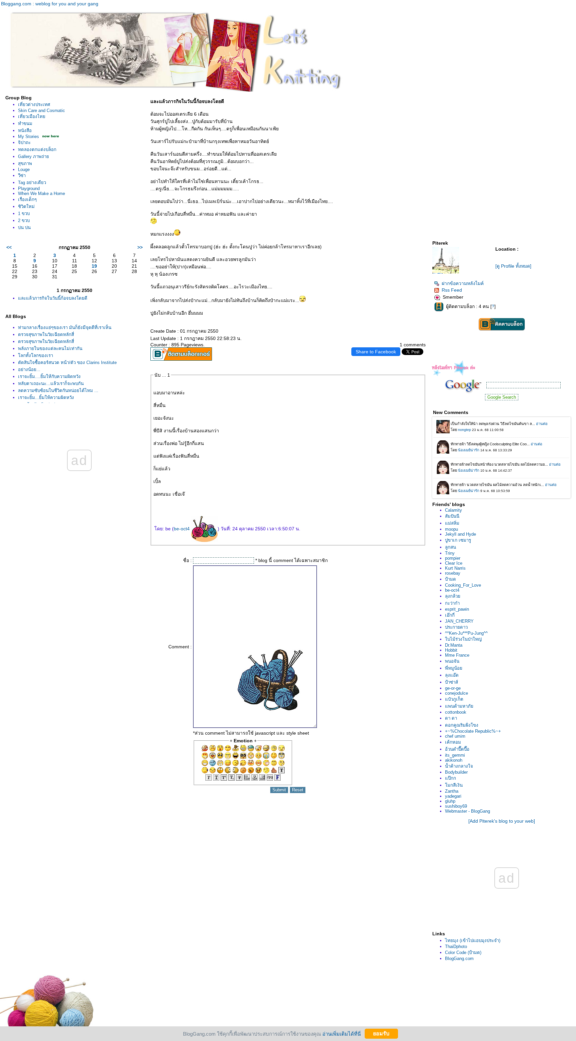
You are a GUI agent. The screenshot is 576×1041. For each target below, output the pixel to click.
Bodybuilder (456, 772)
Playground (29, 188)
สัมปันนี (452, 516)
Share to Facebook (376, 351)
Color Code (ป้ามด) (463, 952)
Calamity (453, 510)
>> (140, 247)
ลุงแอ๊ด (452, 675)
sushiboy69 (456, 806)
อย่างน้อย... (29, 369)
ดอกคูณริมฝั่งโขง (461, 725)
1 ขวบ (24, 213)
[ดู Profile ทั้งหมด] (513, 266)
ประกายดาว (456, 627)
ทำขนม (25, 123)
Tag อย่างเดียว (32, 182)
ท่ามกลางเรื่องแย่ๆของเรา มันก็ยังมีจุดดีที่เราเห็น (64, 327)
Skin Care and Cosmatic (41, 110)
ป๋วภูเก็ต (454, 699)
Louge (24, 169)
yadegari (453, 796)
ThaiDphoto (456, 946)
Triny (450, 553)
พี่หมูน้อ (453, 668)
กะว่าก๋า (452, 603)
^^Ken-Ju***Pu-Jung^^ (466, 633)
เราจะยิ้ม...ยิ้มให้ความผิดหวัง (46, 397)
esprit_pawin (457, 609)
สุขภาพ (25, 163)
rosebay (452, 573)
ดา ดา (451, 718)
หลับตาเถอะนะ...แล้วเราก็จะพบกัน (51, 383)
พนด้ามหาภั (459, 706)
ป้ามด (450, 579)
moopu (451, 529)
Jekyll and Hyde (460, 534)
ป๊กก (450, 778)
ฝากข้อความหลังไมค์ (463, 283)
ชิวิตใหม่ (26, 206)
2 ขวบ (24, 220)
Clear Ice (453, 563)
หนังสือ (25, 130)
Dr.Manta (453, 645)
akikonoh (453, 760)
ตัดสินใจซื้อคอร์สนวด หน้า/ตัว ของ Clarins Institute (67, 362)
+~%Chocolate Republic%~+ (473, 731)
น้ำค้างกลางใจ (459, 766)
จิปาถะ (24, 142)
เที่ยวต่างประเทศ (34, 104)
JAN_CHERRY (459, 621)
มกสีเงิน (454, 785)
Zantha (451, 791)
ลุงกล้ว (452, 596)
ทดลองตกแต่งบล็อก (37, 149)
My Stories (28, 136)
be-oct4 (182, 528)
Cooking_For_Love (463, 585)
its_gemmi (455, 755)
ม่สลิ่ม (452, 523)
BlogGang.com (459, 958)
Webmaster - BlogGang (467, 811)
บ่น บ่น (24, 227)
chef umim (455, 736)
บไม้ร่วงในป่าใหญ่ (463, 639)
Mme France (457, 655)
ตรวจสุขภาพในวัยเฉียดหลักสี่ (46, 334)
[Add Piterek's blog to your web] (501, 821)
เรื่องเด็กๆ (27, 199)
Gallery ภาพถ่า (33, 156)
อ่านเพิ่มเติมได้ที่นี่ (341, 1033)
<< (9, 247)
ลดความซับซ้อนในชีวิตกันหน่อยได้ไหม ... (58, 390)
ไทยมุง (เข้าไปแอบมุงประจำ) (472, 940)
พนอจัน (452, 661)
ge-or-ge (453, 688)
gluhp (450, 801)
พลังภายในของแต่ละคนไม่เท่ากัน (50, 348)
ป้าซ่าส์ (451, 682)
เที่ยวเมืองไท (31, 116)
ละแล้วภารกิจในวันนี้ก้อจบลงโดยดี (52, 298)
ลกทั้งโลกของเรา (35, 355)
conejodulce (456, 693)
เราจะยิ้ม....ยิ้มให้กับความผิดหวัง (49, 376)
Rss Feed (452, 290)
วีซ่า (22, 175)
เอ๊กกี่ (450, 615)
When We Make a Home (41, 193)
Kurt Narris (455, 568)
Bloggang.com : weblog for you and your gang (49, 3)
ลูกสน (450, 547)
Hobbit (451, 650)
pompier (452, 558)
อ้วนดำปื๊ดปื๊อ (457, 749)
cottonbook (455, 712)
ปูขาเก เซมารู (458, 540)
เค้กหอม (453, 742)
